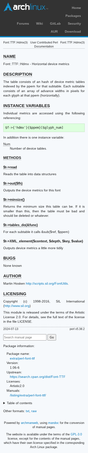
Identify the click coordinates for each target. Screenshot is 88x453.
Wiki (39, 23)
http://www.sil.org (17, 306)
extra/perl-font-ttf (22, 358)
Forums (23, 23)
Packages (73, 16)
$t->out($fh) (13, 183)
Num (6, 144)
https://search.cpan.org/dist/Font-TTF (37, 377)
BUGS (9, 258)
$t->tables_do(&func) (20, 225)
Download (73, 31)
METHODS (12, 158)
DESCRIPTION (17, 74)
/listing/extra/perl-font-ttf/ (28, 395)
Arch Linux (26, 7)
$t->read (10, 167)
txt (27, 411)
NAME (9, 56)
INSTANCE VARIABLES (26, 105)
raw (34, 411)
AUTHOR (12, 276)
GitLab (55, 23)
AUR (54, 31)
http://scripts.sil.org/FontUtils (47, 283)
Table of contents (19, 403)
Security (74, 23)
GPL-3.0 (76, 434)
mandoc (53, 423)
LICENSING (14, 293)
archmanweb (29, 423)
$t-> (14, 199)
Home (76, 8)
